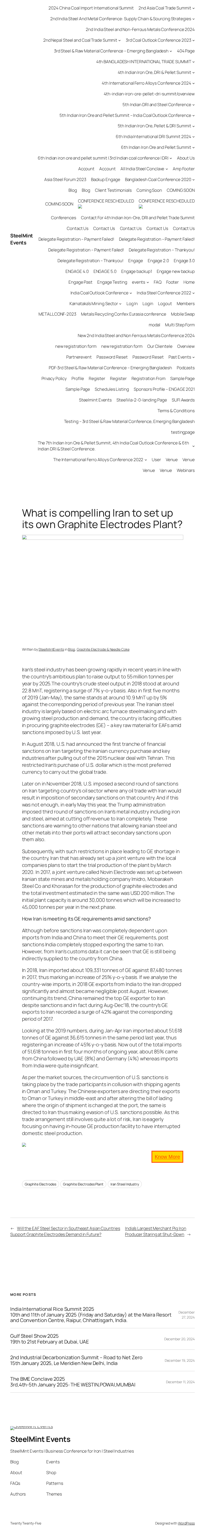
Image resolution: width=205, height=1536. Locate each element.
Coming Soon (149, 190)
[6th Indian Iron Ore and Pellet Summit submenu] (193, 147)
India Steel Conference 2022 (164, 293)
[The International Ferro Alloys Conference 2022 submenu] (145, 459)
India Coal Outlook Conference (99, 293)
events (138, 282)
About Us (186, 158)
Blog (72, 190)
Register (97, 378)
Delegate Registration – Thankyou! (162, 250)
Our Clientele (159, 346)
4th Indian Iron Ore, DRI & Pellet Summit (154, 72)
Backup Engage (105, 179)
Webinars (186, 470)
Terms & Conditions (176, 410)
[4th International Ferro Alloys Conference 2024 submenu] (193, 83)
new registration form (75, 346)
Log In (132, 303)
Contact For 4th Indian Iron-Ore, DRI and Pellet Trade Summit (138, 217)
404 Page (186, 51)
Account (86, 169)
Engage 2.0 (158, 260)
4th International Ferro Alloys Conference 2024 (146, 83)
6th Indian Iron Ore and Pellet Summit (156, 147)
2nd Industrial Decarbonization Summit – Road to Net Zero (76, 1360)
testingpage (183, 432)
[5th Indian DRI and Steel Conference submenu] (193, 104)
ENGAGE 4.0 (77, 271)
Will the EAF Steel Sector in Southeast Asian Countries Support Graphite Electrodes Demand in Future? (65, 1231)
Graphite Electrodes (40, 1184)
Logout (165, 303)
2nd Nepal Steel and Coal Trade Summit (80, 40)
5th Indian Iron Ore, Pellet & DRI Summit (154, 126)
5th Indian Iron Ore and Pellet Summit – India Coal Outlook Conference (125, 115)
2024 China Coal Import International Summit (91, 8)
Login (147, 303)
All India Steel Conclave (142, 169)
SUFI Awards (183, 400)
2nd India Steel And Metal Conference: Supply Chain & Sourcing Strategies (120, 18)
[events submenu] (147, 282)
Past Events (179, 357)
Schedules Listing (112, 389)
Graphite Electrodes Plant (83, 1184)
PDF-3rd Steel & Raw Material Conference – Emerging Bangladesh (110, 368)
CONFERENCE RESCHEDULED (106, 201)
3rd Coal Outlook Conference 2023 (158, 40)
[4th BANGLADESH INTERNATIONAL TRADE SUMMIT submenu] (193, 61)
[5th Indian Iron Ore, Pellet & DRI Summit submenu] (193, 126)
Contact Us (77, 228)
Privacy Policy (54, 378)
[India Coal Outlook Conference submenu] (131, 292)
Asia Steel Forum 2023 (65, 179)
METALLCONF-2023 (57, 314)
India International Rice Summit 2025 (91, 1314)
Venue (172, 459)
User (156, 459)
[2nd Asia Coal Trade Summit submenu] (193, 8)
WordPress (186, 1523)
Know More (167, 1156)
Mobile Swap (183, 314)
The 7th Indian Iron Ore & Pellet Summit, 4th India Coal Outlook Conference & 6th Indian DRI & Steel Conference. (113, 446)
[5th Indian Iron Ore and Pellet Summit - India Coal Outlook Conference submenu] (193, 115)
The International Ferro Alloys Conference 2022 (98, 459)
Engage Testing (112, 282)
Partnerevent (79, 357)
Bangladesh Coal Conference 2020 (158, 179)
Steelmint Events (95, 400)
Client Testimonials (113, 190)
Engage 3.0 (184, 260)
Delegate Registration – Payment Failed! (76, 239)
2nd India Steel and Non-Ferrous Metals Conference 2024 (140, 29)
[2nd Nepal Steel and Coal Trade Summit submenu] (119, 40)
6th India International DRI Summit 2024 (153, 136)
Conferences (63, 217)
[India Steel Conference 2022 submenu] (193, 292)
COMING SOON (181, 190)
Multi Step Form (180, 325)
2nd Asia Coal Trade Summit (164, 8)
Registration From (149, 378)
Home (189, 282)
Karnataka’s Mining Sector (94, 303)
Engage (135, 260)
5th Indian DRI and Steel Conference (156, 104)
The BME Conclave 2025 (73, 1381)
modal (154, 325)
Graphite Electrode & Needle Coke (103, 649)
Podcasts (186, 368)
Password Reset (112, 357)
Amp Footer (184, 169)
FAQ (158, 282)
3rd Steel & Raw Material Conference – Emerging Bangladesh (111, 51)
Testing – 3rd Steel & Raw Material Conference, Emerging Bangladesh (129, 421)
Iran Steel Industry (124, 1184)
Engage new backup (176, 271)
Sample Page (182, 378)
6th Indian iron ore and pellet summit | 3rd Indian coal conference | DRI (103, 158)
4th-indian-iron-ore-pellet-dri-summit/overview (149, 94)
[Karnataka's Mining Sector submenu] (120, 303)
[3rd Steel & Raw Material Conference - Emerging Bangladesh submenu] (171, 51)
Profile (78, 378)
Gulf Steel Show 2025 (49, 1338)
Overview (186, 346)
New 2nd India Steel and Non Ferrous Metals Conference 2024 (136, 335)
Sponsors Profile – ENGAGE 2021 (164, 389)
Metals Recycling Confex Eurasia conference (123, 314)
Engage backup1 (136, 271)
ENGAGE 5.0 (105, 271)
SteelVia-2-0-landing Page (141, 400)
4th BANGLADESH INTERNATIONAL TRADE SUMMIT (143, 61)
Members (186, 303)
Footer (172, 282)
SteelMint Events (21, 239)
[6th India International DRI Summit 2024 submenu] (193, 136)
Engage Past (80, 282)
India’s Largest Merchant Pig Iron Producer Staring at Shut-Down (155, 1231)
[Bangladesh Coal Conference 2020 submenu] (193, 179)
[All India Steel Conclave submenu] (167, 169)
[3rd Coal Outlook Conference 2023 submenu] (193, 40)
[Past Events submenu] (193, 357)
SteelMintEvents (51, 649)
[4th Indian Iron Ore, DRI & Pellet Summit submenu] (193, 72)
